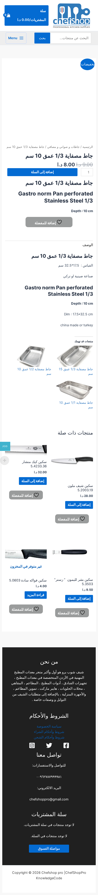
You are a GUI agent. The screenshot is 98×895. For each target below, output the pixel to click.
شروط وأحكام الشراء (49, 732)
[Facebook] (66, 745)
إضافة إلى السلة (42, 172)
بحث (42, 38)
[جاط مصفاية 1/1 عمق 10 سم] (74, 390)
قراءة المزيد (35, 595)
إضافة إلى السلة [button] (79, 505)
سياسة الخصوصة (49, 726)
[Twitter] (49, 745)
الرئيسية (88, 147)
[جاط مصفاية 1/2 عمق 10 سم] (32, 356)
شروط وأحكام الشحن (49, 737)
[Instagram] (32, 745)
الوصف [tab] (88, 245)
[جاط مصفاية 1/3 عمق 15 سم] (74, 356)
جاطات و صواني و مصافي (63, 147)
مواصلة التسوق (49, 848)
